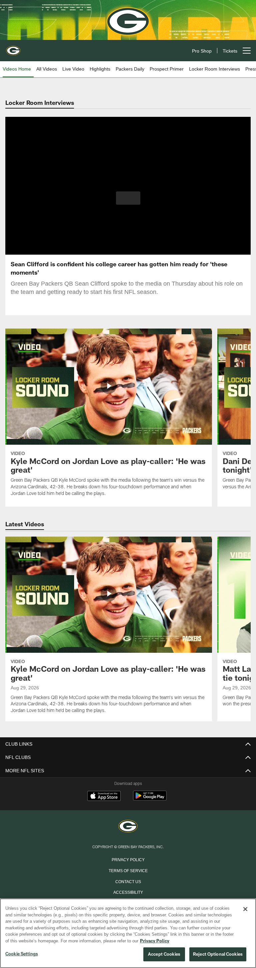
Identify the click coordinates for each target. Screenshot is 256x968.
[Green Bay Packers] (128, 826)
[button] (128, 198)
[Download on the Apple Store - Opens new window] (104, 796)
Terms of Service (128, 870)
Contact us (128, 881)
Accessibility (128, 891)
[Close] (245, 909)
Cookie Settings (21, 954)
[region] (128, 933)
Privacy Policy (128, 859)
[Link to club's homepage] (13, 48)
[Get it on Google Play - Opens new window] (150, 799)
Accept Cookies (164, 954)
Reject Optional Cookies (218, 954)
